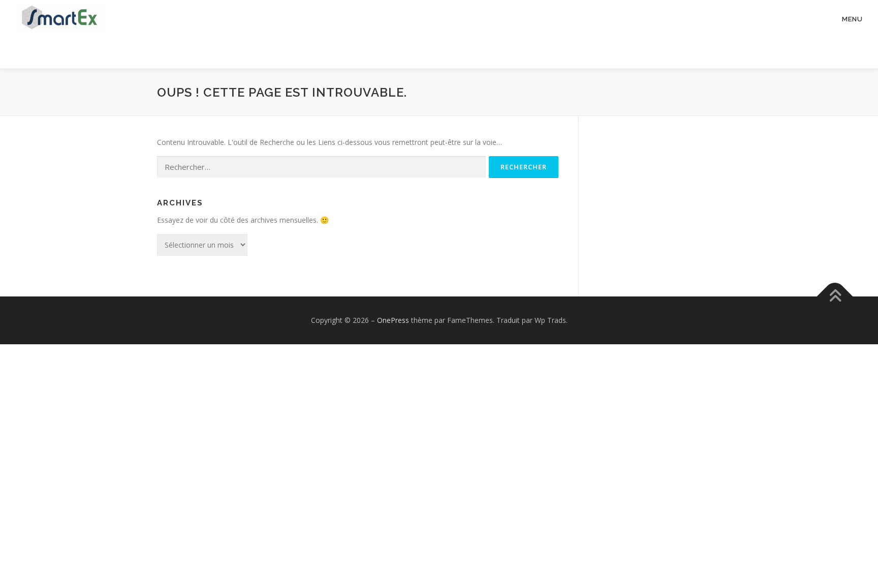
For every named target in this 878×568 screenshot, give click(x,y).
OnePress (393, 320)
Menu (852, 19)
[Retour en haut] (835, 296)
